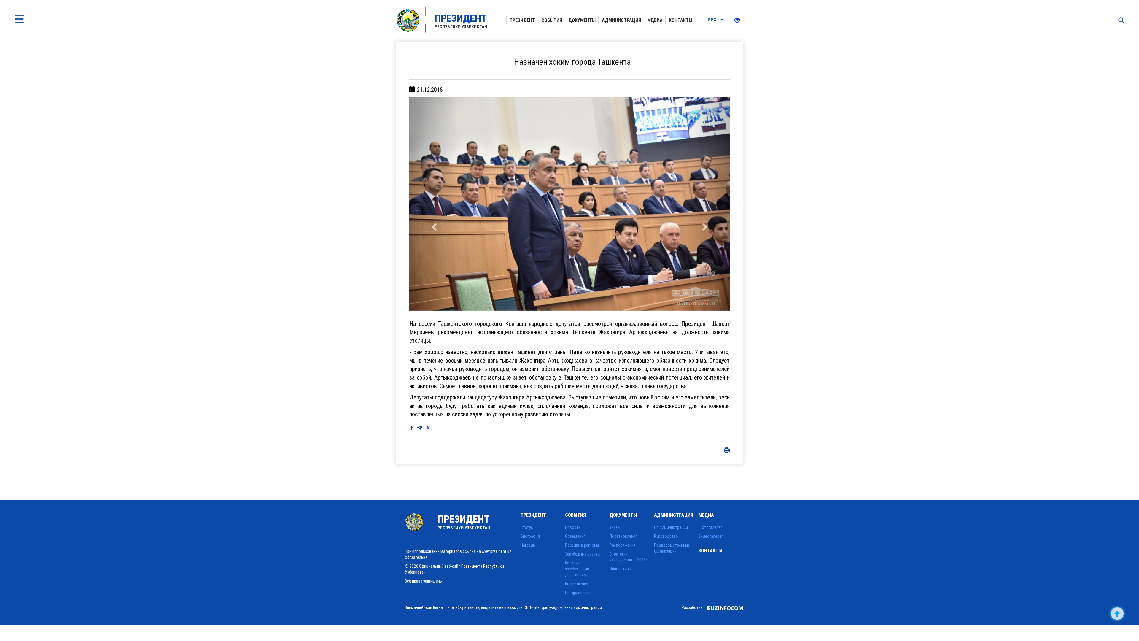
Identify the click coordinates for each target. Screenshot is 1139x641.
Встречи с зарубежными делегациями (577, 568)
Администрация (621, 20)
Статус (527, 527)
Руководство (666, 536)
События (551, 20)
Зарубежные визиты (582, 554)
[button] (433, 204)
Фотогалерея (711, 527)
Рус (712, 19)
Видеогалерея (711, 536)
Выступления (576, 583)
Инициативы (620, 569)
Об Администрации (671, 527)
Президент (522, 20)
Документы (582, 20)
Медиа (655, 20)
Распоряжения (623, 545)
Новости (572, 527)
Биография (530, 536)
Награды (528, 545)
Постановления (623, 536)
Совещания (575, 536)
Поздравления (578, 592)
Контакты (680, 20)
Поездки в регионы (582, 545)
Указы (615, 527)
